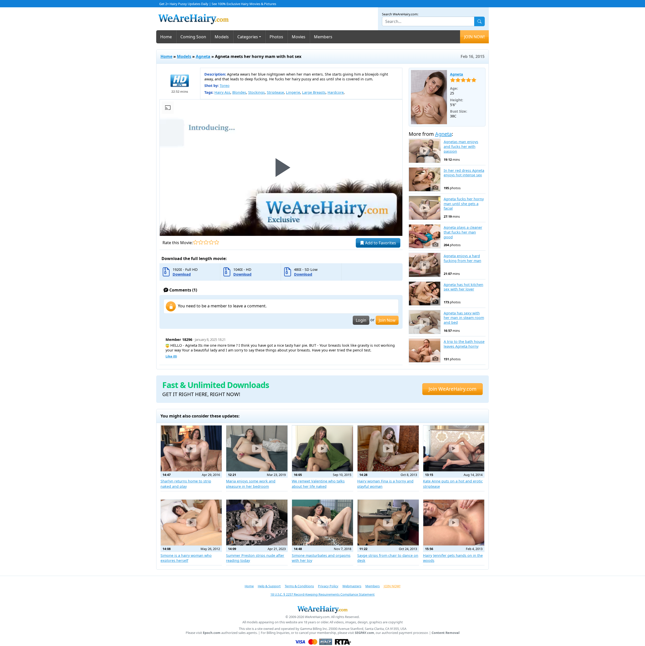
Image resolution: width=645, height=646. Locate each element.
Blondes (239, 92)
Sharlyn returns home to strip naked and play (185, 484)
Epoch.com (211, 633)
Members (323, 37)
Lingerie (293, 92)
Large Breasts (314, 92)
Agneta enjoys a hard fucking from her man (462, 258)
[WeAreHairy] (322, 609)
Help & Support (269, 586)
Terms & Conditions (299, 586)
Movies (298, 37)
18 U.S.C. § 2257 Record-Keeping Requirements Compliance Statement (322, 594)
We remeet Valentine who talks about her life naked (318, 484)
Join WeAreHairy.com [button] (452, 388)
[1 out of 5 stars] (195, 242)
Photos (276, 37)
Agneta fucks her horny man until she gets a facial (464, 204)
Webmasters (351, 586)
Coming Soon (193, 37)
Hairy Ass (222, 92)
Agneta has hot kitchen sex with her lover (463, 287)
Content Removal (446, 633)
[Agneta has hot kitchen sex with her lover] (425, 293)
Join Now (387, 320)
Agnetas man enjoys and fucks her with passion (461, 146)
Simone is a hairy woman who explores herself (186, 558)
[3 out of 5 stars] (206, 242)
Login (361, 320)
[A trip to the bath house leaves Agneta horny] (425, 350)
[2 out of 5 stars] (200, 242)
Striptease (275, 92)
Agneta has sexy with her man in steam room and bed (464, 318)
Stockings (256, 92)
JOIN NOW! (474, 37)
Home (166, 37)
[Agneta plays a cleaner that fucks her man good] (425, 236)
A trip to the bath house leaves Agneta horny (464, 344)
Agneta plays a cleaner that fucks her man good (463, 232)
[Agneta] (429, 97)
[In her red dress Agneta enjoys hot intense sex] (425, 179)
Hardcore (336, 92)
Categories (247, 37)
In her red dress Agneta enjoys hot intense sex (464, 173)
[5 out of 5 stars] (216, 242)
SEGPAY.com (364, 633)
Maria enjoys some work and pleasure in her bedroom (250, 484)
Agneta (203, 56)
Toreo (225, 85)
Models (222, 37)
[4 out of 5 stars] (211, 242)
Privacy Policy (328, 586)
